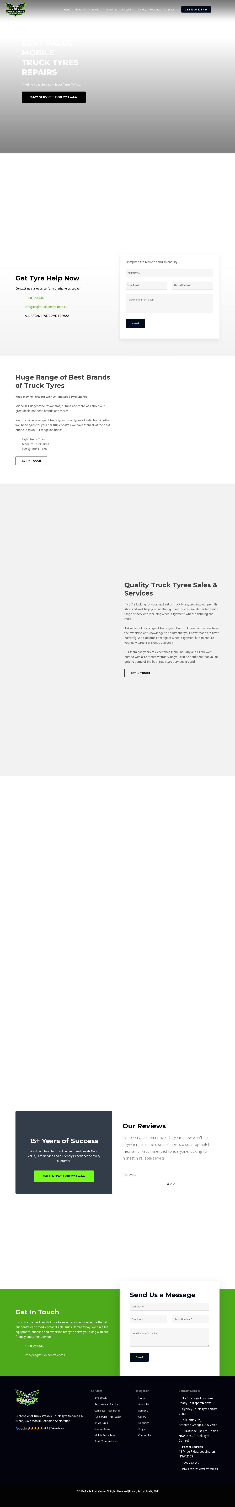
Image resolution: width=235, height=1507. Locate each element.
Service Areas (102, 1429)
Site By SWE (152, 1491)
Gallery (142, 1416)
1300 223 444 (34, 298)
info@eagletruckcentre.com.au (46, 307)
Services (143, 1410)
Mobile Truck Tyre (104, 1435)
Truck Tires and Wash (106, 1441)
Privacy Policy (137, 1491)
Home (141, 1398)
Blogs (141, 1429)
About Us (143, 1404)
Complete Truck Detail (107, 1410)
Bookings (143, 1422)
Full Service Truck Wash (107, 1416)
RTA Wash (100, 1398)
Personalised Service (106, 1404)
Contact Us (144, 1435)
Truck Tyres (101, 1422)
